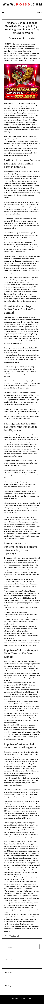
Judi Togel (15, 936)
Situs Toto (8, 959)
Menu (39, 12)
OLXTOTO (29, 998)
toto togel (8, 972)
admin (33, 38)
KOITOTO (8, 44)
